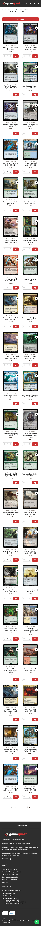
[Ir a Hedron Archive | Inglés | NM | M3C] (11, 33)
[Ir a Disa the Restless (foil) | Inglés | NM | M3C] (11, 303)
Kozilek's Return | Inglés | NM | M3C (11, 513)
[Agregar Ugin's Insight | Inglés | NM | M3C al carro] (16, 403)
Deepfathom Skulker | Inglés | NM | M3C (30, 357)
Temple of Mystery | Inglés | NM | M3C (30, 164)
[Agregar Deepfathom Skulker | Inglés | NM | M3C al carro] (35, 365)
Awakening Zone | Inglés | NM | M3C (30, 789)
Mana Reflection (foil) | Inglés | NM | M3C (11, 629)
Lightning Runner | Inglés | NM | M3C (11, 280)
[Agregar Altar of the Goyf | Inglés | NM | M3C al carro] (16, 560)
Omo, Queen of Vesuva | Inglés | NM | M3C (30, 87)
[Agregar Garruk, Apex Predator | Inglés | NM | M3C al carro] (16, 598)
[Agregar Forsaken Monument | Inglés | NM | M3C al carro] (16, 94)
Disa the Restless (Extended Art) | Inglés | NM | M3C (10, 711)
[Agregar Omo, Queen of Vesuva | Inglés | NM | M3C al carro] (35, 94)
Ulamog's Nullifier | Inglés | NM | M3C (30, 552)
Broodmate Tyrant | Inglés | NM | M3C (30, 710)
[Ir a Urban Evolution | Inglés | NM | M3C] (11, 187)
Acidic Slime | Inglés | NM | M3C (11, 434)
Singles (10, 10)
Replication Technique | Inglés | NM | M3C (11, 164)
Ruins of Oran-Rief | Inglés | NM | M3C (30, 513)
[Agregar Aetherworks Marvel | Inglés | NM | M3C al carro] (16, 758)
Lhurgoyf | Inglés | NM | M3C (30, 280)
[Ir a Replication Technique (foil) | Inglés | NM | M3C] (11, 774)
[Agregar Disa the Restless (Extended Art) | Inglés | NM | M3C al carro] (16, 719)
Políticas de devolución (10, 877)
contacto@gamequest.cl (12, 890)
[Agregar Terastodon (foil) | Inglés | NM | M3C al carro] (35, 210)
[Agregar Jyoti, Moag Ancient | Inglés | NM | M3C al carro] (35, 758)
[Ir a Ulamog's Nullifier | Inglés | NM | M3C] (30, 537)
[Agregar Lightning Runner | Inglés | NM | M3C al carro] (16, 288)
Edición (34, 10)
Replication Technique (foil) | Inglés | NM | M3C (10, 789)
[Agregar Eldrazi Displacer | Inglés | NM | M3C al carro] (16, 249)
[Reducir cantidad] (4, 56)
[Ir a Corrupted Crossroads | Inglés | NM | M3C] (11, 342)
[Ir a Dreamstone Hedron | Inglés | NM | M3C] (30, 33)
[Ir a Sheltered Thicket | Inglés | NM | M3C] (30, 654)
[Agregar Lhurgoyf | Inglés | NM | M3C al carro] (35, 288)
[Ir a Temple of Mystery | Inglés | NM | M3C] (30, 149)
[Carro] (38, 3)
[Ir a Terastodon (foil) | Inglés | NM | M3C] (30, 187)
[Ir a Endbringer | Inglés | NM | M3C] (30, 110)
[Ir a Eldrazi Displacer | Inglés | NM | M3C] (11, 226)
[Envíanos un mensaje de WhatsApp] (36, 922)
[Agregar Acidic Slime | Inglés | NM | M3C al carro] (16, 444)
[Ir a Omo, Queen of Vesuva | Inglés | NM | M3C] (30, 72)
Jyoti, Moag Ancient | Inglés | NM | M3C (30, 750)
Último (29, 807)
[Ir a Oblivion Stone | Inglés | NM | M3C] (11, 110)
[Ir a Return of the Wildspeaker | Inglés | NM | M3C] (11, 654)
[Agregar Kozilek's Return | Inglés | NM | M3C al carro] (16, 521)
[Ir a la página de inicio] (12, 3)
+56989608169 (10, 893)
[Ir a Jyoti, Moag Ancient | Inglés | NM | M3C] (30, 735)
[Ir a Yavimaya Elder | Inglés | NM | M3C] (30, 460)
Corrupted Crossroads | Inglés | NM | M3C (11, 357)
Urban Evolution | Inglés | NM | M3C (10, 203)
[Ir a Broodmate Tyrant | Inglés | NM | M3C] (30, 695)
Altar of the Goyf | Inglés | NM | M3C (11, 552)
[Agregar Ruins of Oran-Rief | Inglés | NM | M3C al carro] (35, 521)
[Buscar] (30, 3)
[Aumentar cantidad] (10, 56)
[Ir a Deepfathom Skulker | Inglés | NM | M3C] (30, 342)
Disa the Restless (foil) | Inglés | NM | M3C (10, 318)
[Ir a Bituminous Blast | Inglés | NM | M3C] (30, 303)
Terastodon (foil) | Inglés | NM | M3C (30, 203)
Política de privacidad (9, 880)
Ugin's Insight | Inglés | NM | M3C (11, 396)
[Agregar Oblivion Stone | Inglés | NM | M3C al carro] (16, 133)
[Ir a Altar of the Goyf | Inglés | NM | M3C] (11, 537)
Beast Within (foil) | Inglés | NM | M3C (11, 475)
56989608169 (9, 896)
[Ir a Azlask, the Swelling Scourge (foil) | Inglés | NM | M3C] (30, 419)
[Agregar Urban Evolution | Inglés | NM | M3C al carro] (16, 210)
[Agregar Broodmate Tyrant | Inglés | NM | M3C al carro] (35, 719)
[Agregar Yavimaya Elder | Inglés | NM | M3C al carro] (35, 482)
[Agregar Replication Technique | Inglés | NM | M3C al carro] (16, 172)
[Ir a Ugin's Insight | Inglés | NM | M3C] (11, 381)
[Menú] (26, 3)
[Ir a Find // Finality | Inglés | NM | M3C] (30, 226)
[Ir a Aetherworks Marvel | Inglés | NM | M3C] (11, 735)
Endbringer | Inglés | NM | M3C (30, 125)
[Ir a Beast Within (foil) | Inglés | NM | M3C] (11, 460)
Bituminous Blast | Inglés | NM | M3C (30, 318)
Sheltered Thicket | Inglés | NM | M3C (30, 670)
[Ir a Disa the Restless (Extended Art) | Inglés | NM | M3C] (11, 695)
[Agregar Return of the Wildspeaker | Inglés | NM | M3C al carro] (16, 679)
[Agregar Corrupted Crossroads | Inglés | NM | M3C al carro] (16, 365)
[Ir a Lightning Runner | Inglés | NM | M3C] (11, 265)
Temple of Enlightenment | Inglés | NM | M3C (30, 630)
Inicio (4, 10)
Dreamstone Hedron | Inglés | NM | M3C (30, 48)
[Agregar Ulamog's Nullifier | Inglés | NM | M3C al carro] (35, 560)
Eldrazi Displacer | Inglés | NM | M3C (11, 241)
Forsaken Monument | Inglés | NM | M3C (11, 87)
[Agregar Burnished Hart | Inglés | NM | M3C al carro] (35, 598)
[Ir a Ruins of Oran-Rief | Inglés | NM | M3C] (30, 498)
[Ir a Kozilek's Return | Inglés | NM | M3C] (11, 498)
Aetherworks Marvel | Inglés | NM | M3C (11, 750)
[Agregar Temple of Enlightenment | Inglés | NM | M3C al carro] (35, 639)
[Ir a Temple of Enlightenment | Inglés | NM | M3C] (30, 614)
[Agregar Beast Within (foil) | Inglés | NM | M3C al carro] (16, 482)
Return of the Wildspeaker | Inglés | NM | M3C (11, 670)
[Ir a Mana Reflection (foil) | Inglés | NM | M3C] (11, 614)
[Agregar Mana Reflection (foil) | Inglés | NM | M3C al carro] (16, 639)
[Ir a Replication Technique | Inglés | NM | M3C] (11, 149)
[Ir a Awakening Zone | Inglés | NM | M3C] (30, 774)
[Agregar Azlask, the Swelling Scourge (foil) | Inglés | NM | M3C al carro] (35, 444)
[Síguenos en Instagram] (11, 859)
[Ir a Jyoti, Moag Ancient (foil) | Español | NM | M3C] (30, 381)
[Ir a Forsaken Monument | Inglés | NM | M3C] (11, 72)
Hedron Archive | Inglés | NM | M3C (10, 48)
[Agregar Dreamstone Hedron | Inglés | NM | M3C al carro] (35, 56)
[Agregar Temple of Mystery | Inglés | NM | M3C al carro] (35, 172)
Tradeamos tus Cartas (9, 869)
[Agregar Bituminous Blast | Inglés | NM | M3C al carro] (35, 326)
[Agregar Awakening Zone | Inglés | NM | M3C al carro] (35, 797)
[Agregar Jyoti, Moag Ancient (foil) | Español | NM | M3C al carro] (35, 403)
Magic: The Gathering (22, 10)
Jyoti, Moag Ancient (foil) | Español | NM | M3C (30, 396)
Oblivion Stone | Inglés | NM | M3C (10, 125)
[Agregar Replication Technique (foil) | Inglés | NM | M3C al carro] (16, 797)
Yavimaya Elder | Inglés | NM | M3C (30, 475)
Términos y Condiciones (10, 874)
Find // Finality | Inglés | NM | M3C (30, 241)
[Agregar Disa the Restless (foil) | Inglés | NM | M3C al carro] (16, 326)
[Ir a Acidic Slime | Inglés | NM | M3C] (11, 419)
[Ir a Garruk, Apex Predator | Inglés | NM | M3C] (11, 575)
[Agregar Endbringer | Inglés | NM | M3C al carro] (35, 133)
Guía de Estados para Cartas (11, 872)
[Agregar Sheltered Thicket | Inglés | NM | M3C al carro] (35, 679)
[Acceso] (34, 3)
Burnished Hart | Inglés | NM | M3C (30, 591)
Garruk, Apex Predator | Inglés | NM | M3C (11, 591)
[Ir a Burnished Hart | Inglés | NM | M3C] (30, 575)
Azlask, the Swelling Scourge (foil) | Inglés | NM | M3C (30, 435)
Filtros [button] (21, 19)
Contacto (5, 882)
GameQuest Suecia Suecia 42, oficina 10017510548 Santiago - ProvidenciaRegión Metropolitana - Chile (15, 901)
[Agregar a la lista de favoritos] (17, 28)
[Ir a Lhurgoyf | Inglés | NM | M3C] (30, 265)
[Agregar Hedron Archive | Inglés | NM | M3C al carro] (16, 56)
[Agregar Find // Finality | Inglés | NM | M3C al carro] (35, 249)
